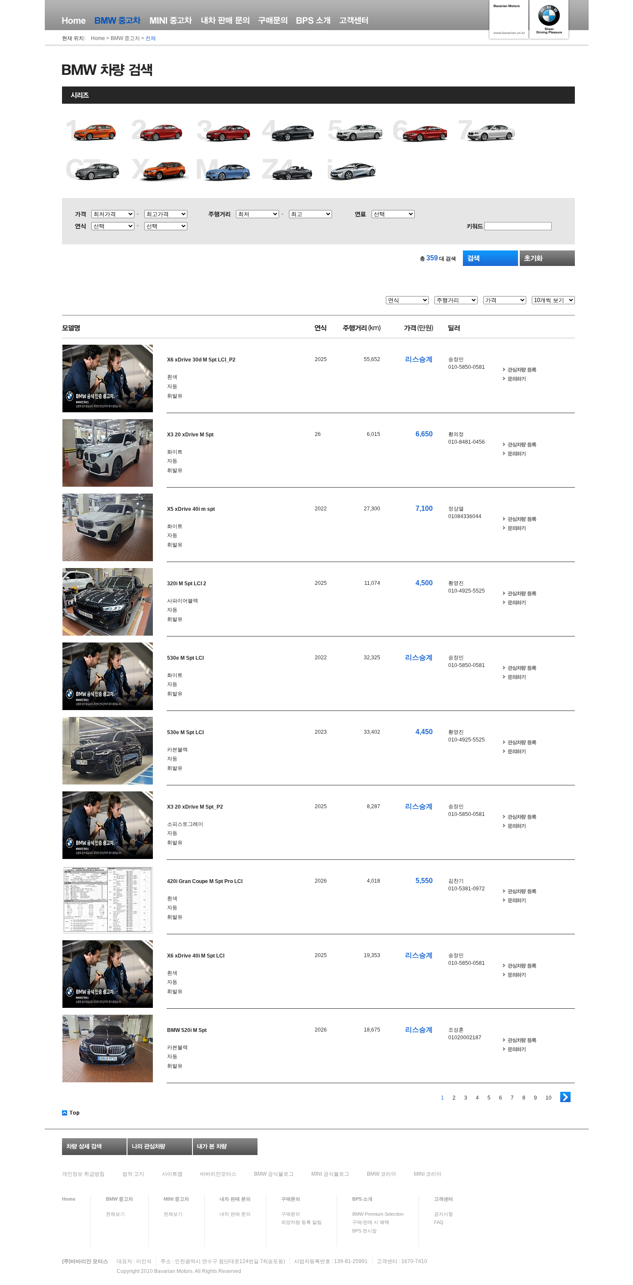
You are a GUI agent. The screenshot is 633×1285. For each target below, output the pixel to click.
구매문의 (272, 20)
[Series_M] (225, 171)
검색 (490, 258)
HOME (74, 20)
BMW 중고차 (118, 20)
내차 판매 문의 (225, 20)
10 (549, 1098)
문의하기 (514, 379)
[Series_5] (356, 132)
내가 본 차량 (225, 1146)
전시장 (364, 1230)
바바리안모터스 (218, 1174)
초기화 (547, 258)
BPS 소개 (313, 20)
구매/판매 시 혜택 (370, 1222)
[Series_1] (95, 132)
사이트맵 (172, 1174)
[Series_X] (160, 171)
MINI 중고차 (171, 20)
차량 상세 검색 (94, 1146)
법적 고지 (133, 1174)
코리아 (381, 1174)
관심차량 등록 (520, 370)
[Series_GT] (95, 171)
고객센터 (353, 20)
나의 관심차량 (159, 1146)
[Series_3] (225, 132)
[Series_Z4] (291, 171)
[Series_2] (160, 132)
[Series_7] (487, 132)
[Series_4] (291, 132)
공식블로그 (274, 1174)
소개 (362, 1199)
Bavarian (164, 1271)
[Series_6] (422, 132)
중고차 (119, 1199)
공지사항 (443, 1214)
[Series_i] (356, 171)
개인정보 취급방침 (83, 1174)
